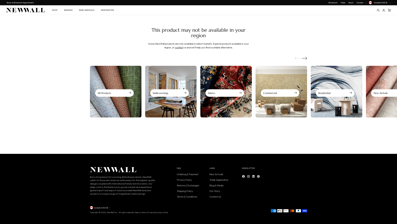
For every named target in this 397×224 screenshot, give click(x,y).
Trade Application (218, 179)
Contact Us (215, 196)
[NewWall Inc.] (25, 10)
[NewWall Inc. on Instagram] (249, 177)
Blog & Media (216, 185)
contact (179, 47)
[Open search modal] (378, 10)
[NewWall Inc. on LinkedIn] (254, 177)
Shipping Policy (185, 191)
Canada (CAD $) (380, 2)
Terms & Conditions (187, 196)
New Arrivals (216, 174)
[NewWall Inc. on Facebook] (244, 177)
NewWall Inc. (112, 212)
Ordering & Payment (187, 174)
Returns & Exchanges (188, 185)
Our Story (214, 191)
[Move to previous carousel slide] (297, 58)
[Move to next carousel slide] (304, 58)
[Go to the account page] (383, 10)
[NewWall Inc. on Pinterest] (259, 177)
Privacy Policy (184, 179)
